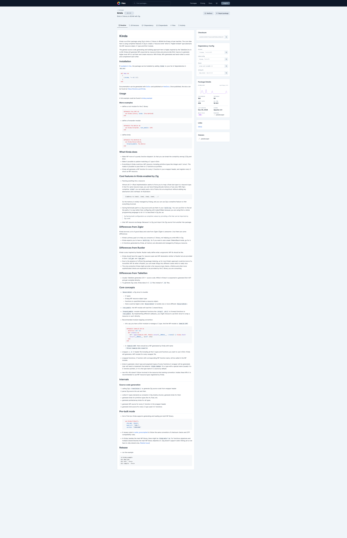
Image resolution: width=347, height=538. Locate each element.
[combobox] (152, 3)
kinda (120, 13)
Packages (193, 3)
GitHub (200, 127)
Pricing (202, 3)
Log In (225, 3)
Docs (210, 3)
